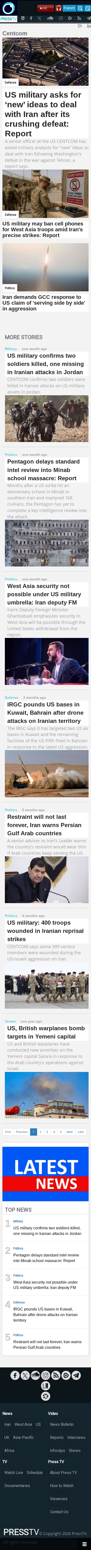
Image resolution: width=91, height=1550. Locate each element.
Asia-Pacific (23, 1437)
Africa (9, 1450)
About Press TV (63, 1472)
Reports (57, 1437)
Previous (22, 1132)
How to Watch (62, 1485)
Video (53, 1413)
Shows (75, 1450)
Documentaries (17, 1485)
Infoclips (57, 1450)
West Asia (23, 1424)
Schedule (35, 1472)
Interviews (76, 1437)
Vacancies (58, 1498)
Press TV (56, 1461)
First (8, 1132)
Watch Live (13, 1472)
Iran (7, 1424)
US (38, 1424)
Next (70, 1132)
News (7, 1413)
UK (6, 1437)
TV (4, 1461)
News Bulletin (62, 1424)
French (69, 8)
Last (81, 1132)
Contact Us (59, 1512)
